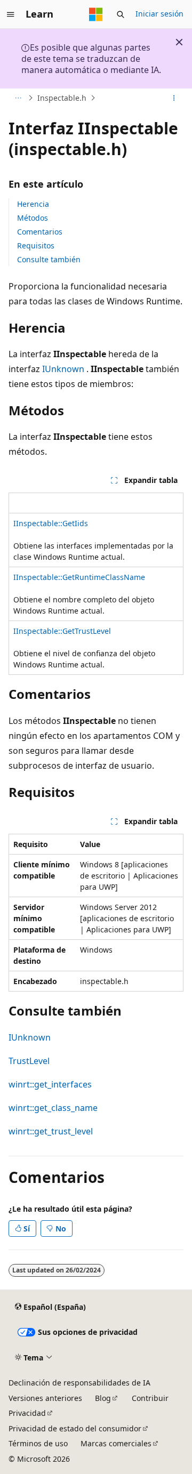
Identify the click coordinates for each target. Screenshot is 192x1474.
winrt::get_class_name (53, 1108)
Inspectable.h (61, 98)
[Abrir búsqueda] (120, 14)
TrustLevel (29, 1061)
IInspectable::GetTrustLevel (62, 631)
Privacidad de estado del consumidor (75, 1428)
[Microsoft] (96, 14)
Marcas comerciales (116, 1443)
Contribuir (150, 1398)
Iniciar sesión (159, 14)
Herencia (33, 204)
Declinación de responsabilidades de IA (79, 1383)
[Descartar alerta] (179, 42)
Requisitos (35, 245)
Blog (103, 1398)
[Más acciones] (174, 98)
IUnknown (63, 369)
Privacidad (27, 1413)
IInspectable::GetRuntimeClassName (79, 577)
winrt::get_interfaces (50, 1084)
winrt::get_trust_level (51, 1131)
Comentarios (39, 232)
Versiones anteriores (45, 1398)
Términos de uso (38, 1443)
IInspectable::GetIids (50, 523)
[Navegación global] (10, 14)
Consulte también (49, 259)
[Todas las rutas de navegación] (18, 98)
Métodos (32, 218)
